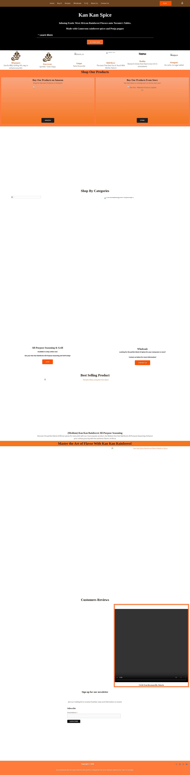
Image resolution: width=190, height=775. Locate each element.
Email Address (72, 713)
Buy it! (59, 3)
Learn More (46, 35)
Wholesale (77, 3)
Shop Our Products (95, 72)
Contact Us (105, 3)
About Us (94, 3)
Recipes (68, 3)
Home (52, 3)
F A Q (86, 3)
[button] (95, 35)
